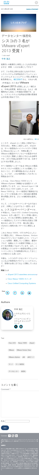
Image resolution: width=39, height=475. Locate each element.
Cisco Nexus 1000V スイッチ (20, 279)
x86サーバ (31, 357)
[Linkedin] (21, 329)
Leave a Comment (32, 9)
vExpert (32, 343)
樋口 (36, 139)
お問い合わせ (4, 439)
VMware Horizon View (24, 350)
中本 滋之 (6, 59)
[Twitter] (16, 329)
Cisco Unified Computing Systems (22, 283)
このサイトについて (22, 439)
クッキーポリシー (31, 441)
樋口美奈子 (18, 79)
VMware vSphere (14, 357)
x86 (23, 357)
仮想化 (23, 371)
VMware (11, 350)
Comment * (5, 389)
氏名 (3, 421)
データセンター (13, 371)
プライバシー (23, 441)
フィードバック (12, 439)
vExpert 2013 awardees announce (22, 274)
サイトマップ (31, 439)
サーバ (11, 364)
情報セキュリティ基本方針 (11, 441)
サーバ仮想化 (20, 364)
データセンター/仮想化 (16, 36)
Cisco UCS (12, 343)
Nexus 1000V (22, 343)
